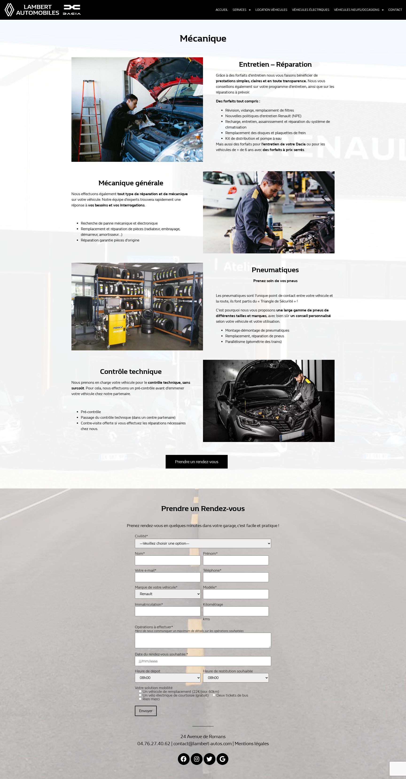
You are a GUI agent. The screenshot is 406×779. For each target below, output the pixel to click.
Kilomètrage (213, 605)
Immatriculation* (149, 605)
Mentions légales (252, 744)
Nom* (140, 554)
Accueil (222, 10)
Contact (395, 10)
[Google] (222, 759)
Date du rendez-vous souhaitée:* (161, 654)
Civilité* (141, 536)
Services (239, 10)
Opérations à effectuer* (189, 629)
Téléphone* (212, 571)
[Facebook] (184, 759)
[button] (197, 462)
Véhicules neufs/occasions (356, 10)
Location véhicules (271, 10)
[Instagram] (197, 759)
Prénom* (210, 554)
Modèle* (210, 587)
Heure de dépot (147, 671)
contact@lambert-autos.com (202, 744)
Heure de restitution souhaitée (228, 671)
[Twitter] (209, 759)
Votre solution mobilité (191, 693)
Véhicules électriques (310, 10)
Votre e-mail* (145, 571)
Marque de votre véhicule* (156, 587)
